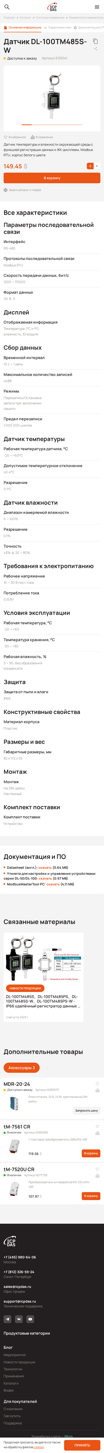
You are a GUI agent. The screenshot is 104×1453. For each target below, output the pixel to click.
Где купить (12, 1415)
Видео (9, 1390)
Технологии (13, 1369)
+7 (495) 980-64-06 (20, 1257)
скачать (45, 867)
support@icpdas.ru (20, 1301)
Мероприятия (15, 1354)
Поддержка (13, 1423)
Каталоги (11, 1383)
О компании (13, 1408)
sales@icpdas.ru (17, 1286)
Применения (14, 1376)
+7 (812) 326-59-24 (19, 1272)
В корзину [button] (52, 178)
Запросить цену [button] (86, 1110)
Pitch (68, 1436)
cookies (38, 1447)
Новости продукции (19, 1362)
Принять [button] (82, 1445)
